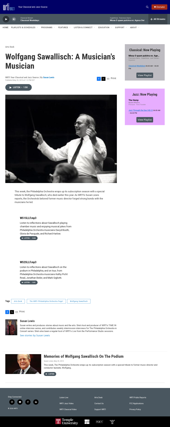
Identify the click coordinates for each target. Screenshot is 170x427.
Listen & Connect (83, 27)
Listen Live (64, 398)
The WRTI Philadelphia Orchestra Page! (46, 301)
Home (5, 27)
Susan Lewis (48, 77)
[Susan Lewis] (11, 327)
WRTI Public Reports (137, 398)
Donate (160, 7)
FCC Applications (136, 404)
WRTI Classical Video (68, 409)
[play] (6, 19)
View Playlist (145, 75)
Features (63, 27)
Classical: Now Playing (144, 50)
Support (119, 27)
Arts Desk (9, 46)
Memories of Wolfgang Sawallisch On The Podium (84, 356)
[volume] (14, 19)
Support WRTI (100, 409)
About (133, 27)
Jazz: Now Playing (144, 94)
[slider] (18, 19)
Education (103, 27)
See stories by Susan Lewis (35, 335)
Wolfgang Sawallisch (79, 301)
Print (113, 78)
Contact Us (99, 404)
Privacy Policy (135, 409)
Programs (46, 27)
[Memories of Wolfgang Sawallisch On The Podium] (23, 364)
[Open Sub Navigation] (37, 27)
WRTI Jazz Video (67, 404)
